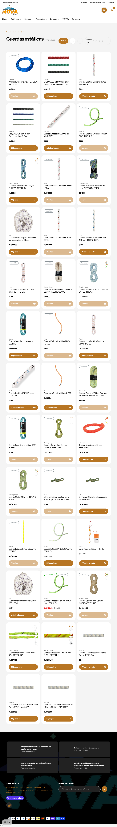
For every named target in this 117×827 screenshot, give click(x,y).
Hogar (8, 32)
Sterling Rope (13, 183)
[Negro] (36, 630)
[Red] (73, 41)
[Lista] (80, 41)
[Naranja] (107, 419)
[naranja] (36, 159)
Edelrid (81, 131)
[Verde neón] (107, 267)
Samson (11, 79)
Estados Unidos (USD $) (97, 2)
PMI (45, 495)
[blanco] (36, 626)
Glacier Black (83, 183)
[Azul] (36, 163)
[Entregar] (104, 789)
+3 (35, 643)
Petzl (10, 287)
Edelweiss (82, 443)
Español (111, 2)
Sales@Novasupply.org (10, 2)
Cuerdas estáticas (19, 32)
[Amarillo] (107, 422)
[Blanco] (107, 263)
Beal (80, 79)
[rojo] (36, 633)
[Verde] (71, 422)
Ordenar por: (89, 41)
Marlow (46, 79)
